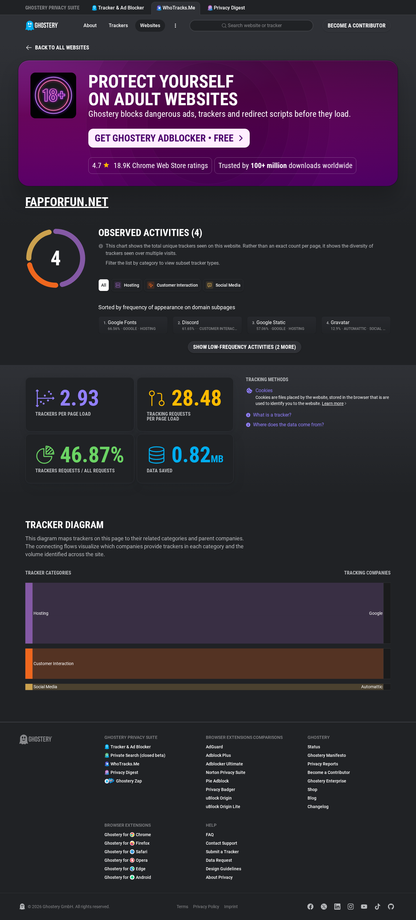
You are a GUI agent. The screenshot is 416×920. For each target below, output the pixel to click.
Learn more (333, 403)
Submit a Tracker (222, 851)
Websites (150, 25)
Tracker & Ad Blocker (121, 8)
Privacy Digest (229, 8)
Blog (312, 798)
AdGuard (214, 746)
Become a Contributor (357, 25)
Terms (182, 906)
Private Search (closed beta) (138, 755)
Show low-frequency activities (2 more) (244, 347)
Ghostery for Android (127, 877)
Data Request (219, 860)
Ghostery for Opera (126, 860)
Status (314, 746)
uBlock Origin (219, 798)
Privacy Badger (220, 789)
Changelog (318, 806)
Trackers (118, 25)
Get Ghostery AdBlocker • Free (164, 138)
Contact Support (221, 843)
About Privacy (219, 877)
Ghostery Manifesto (327, 755)
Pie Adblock (217, 781)
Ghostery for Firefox (127, 843)
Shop (312, 789)
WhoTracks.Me (179, 8)
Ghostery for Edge (125, 868)
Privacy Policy (206, 906)
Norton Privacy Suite (225, 772)
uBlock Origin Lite (223, 806)
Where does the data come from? (288, 425)
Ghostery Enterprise (327, 781)
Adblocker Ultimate (224, 763)
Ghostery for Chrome (127, 834)
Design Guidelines (223, 868)
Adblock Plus (218, 755)
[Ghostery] (41, 25)
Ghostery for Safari (125, 851)
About (90, 25)
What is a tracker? (272, 415)
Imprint (231, 906)
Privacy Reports (323, 763)
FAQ (210, 834)
